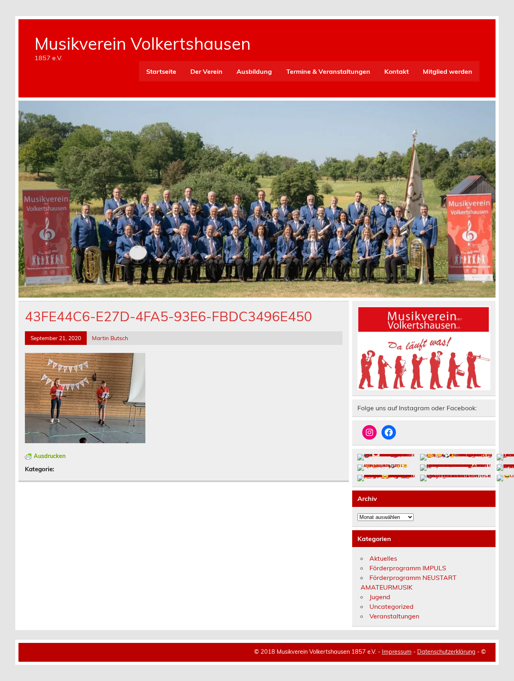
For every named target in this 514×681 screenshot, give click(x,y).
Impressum (397, 651)
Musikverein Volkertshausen (143, 43)
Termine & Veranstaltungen (328, 71)
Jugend (379, 597)
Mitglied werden (447, 71)
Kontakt (396, 71)
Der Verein (206, 71)
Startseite (161, 71)
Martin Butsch (110, 337)
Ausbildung (254, 71)
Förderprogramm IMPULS (407, 568)
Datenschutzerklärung (446, 651)
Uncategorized (391, 606)
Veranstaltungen (394, 616)
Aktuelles (383, 558)
